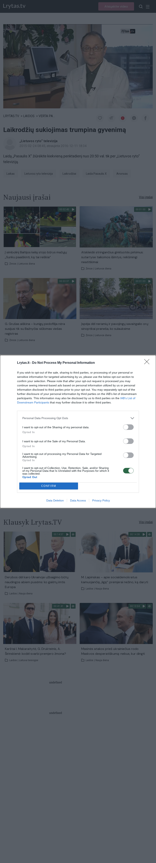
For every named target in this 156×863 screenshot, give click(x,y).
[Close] (148, 363)
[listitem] (78, 418)
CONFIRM (48, 485)
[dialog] (78, 431)
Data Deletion (55, 500)
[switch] (128, 427)
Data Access (78, 500)
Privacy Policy (101, 500)
